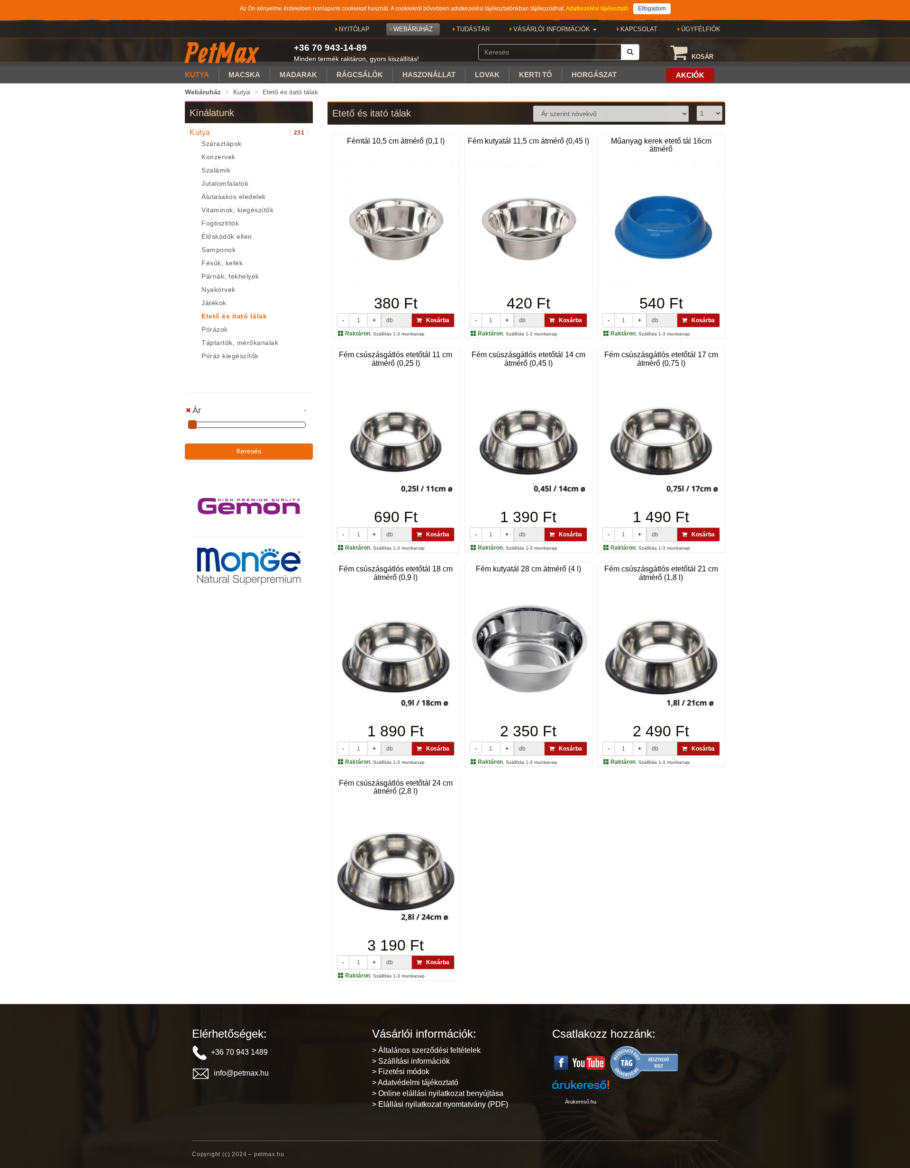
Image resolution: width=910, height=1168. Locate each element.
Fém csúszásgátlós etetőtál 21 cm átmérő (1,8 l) (661, 573)
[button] (555, 29)
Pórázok (214, 329)
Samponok (218, 250)
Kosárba (435, 320)
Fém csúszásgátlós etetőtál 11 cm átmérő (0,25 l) (395, 359)
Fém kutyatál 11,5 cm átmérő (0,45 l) (528, 141)
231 (299, 132)
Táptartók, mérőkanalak (239, 342)
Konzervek (218, 157)
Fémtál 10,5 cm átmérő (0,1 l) (396, 141)
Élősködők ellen (226, 236)
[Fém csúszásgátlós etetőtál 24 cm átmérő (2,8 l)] (395, 866)
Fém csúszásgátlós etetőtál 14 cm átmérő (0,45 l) (528, 359)
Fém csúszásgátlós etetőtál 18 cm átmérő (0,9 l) (396, 573)
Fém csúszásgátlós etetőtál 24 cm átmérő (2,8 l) (396, 787)
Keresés (249, 451)
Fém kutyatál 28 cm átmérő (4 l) (528, 569)
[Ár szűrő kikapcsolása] (189, 410)
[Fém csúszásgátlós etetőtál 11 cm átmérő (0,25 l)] (395, 437)
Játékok (214, 303)
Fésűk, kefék (222, 263)
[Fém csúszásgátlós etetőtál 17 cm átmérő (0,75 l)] (661, 437)
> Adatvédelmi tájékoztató (415, 1082)
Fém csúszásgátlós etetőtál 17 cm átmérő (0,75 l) (661, 359)
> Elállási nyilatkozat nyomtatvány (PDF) (440, 1104)
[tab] (248, 132)
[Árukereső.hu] (644, 1062)
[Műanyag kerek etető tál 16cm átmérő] (661, 224)
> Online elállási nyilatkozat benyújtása (437, 1093)
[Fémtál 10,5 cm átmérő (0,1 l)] (395, 224)
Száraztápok (221, 143)
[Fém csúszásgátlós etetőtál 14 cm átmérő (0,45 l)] (528, 437)
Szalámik (215, 170)
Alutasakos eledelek (233, 196)
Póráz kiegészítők (230, 356)
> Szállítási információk (411, 1061)
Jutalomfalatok (224, 183)
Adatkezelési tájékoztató (597, 8)
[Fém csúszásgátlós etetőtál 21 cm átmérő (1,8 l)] (661, 652)
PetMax (221, 52)
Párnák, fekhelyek (230, 276)
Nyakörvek (218, 289)
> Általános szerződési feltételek (426, 1050)
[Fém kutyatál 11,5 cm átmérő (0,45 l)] (528, 224)
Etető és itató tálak (290, 92)
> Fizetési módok (400, 1072)
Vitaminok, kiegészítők (237, 210)
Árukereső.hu (580, 1102)
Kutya (241, 92)
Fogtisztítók (220, 223)
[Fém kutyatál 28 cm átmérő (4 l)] (528, 652)
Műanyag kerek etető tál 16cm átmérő (661, 145)
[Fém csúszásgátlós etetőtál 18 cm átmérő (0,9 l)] (395, 652)
